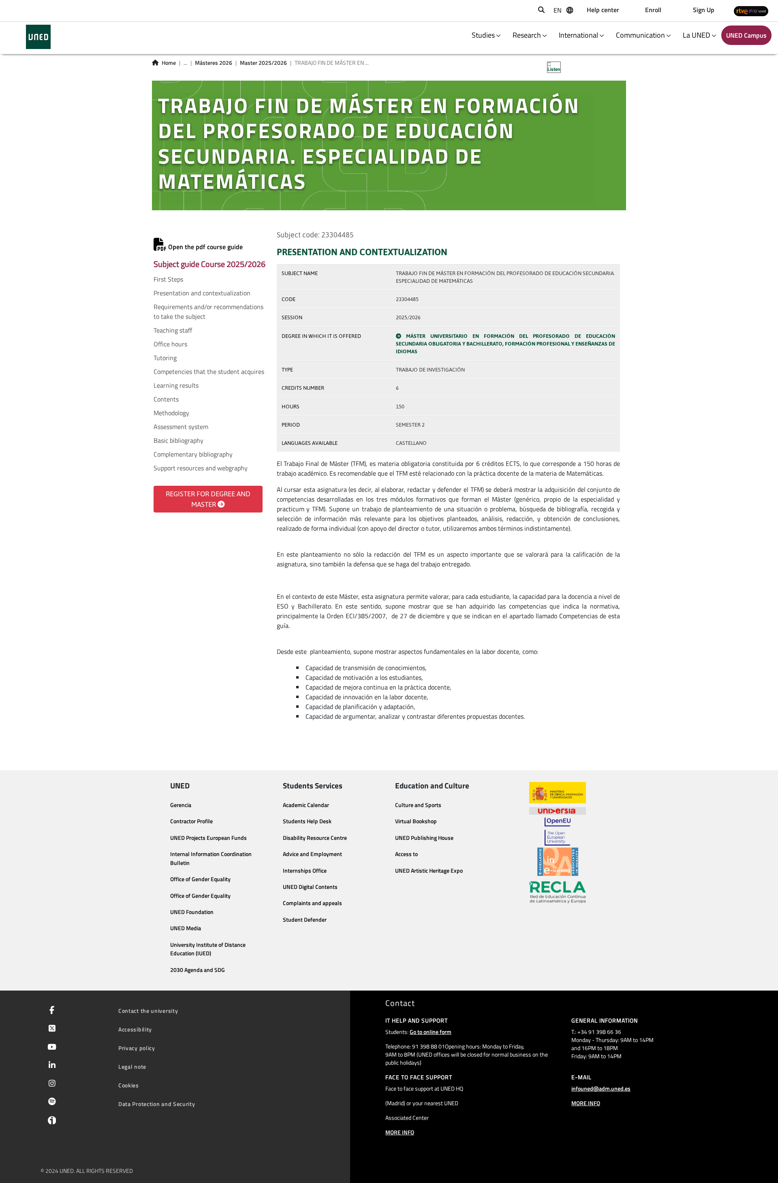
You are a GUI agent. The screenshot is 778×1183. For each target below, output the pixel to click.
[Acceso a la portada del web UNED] (38, 37)
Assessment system (181, 426)
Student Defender (305, 919)
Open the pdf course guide (205, 247)
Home (169, 62)
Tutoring (165, 358)
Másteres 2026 (213, 62)
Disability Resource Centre (315, 837)
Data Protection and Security (156, 1104)
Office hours (170, 344)
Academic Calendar (306, 805)
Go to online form (430, 1031)
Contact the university (148, 1010)
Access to (406, 854)
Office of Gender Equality (200, 879)
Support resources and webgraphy (201, 468)
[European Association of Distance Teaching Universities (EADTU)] (557, 862)
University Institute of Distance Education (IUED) (208, 949)
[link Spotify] (50, 1102)
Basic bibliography (178, 440)
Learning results (176, 385)
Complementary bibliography (193, 454)
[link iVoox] (50, 1122)
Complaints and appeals (312, 903)
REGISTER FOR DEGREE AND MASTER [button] (208, 499)
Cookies (128, 1085)
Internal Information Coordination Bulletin (211, 858)
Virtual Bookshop (416, 821)
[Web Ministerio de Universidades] (557, 792)
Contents (166, 399)
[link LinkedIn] (50, 1066)
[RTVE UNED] (751, 10)
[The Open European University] (558, 831)
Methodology (171, 413)
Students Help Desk (307, 821)
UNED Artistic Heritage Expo (429, 870)
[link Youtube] (50, 1048)
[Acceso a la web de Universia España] (557, 810)
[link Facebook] (50, 1011)
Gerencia (180, 805)
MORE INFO (399, 1132)
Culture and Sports (418, 805)
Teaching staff (173, 330)
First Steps (168, 279)
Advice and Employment (312, 854)
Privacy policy (136, 1048)
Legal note (132, 1066)
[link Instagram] (50, 1084)
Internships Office (305, 870)
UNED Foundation (192, 912)
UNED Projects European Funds (208, 837)
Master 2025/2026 (263, 62)
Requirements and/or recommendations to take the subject (208, 311)
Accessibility (135, 1029)
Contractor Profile (191, 821)
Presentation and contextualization (202, 293)
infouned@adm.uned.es (601, 1088)
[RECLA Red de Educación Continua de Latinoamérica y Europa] (557, 891)
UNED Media (185, 928)
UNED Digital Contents (310, 886)
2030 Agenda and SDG (197, 969)
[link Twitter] (50, 1029)
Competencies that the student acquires (209, 371)
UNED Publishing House (424, 837)
